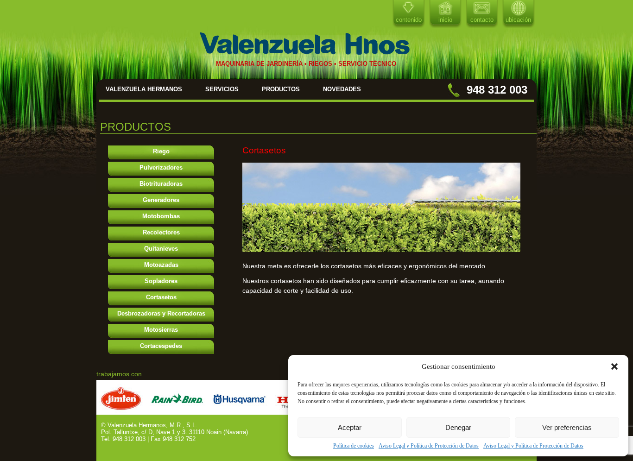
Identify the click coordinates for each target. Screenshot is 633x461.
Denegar (458, 427)
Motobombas (161, 216)
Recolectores (161, 232)
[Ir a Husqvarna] (240, 412)
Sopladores (161, 281)
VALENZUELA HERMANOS (144, 89)
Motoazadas (161, 264)
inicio (445, 19)
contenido (409, 19)
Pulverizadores (161, 167)
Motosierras (161, 329)
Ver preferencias (567, 427)
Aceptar (349, 427)
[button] (614, 366)
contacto (482, 19)
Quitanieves (161, 248)
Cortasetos (161, 297)
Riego (161, 151)
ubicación (518, 19)
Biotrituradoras (161, 183)
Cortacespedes (161, 345)
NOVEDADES (342, 89)
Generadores (161, 199)
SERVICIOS (222, 89)
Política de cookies (353, 445)
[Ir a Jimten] (121, 412)
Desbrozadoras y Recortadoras (161, 313)
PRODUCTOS (281, 89)
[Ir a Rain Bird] (177, 412)
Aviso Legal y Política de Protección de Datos (429, 445)
